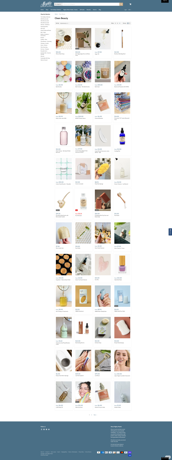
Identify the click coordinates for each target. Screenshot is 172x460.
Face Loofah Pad (59, 248)
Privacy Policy (81, 451)
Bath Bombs (59, 86)
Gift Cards (82, 9)
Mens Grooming (44, 47)
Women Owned (44, 60)
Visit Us (94, 9)
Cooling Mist (117, 151)
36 (117, 23)
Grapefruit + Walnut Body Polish (63, 279)
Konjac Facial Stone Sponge (62, 375)
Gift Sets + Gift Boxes (45, 24)
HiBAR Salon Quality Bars (100, 311)
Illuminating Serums (79, 342)
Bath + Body (43, 32)
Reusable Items (44, 51)
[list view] (129, 23)
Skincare (42, 56)
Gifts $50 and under (45, 22)
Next (95, 415)
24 (115, 23)
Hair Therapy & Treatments (62, 311)
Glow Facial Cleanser (99, 248)
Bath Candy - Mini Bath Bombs (82, 86)
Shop (47, 9)
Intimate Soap (98, 342)
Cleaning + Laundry (45, 43)
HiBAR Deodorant (79, 311)
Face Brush (116, 215)
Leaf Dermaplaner (79, 375)
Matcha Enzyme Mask (100, 407)
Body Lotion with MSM (61, 118)
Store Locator (53, 451)
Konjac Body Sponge (119, 342)
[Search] (121, 4)
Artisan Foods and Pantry (46, 30)
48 (119, 23)
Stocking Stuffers (44, 26)
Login (125, 9)
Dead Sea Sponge (99, 184)
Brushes (42, 37)
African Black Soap (60, 53)
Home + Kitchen (44, 45)
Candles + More (44, 39)
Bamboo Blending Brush (120, 53)
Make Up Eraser (79, 407)
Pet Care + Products (45, 49)
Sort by (57, 23)
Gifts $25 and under (45, 20)
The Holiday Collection (56, 9)
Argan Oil (97, 54)
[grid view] (128, 23)
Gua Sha (97, 279)
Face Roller (77, 248)
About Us (42, 451)
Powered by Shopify (44, 455)
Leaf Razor (97, 375)
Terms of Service (88, 451)
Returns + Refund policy (73, 451)
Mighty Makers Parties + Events (70, 9)
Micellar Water (117, 407)
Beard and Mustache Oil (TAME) (121, 86)
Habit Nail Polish (118, 279)
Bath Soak (97, 86)
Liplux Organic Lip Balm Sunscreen (122, 375)
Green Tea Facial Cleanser (81, 279)
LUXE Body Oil (59, 407)
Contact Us (47, 451)
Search (58, 451)
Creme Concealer (79, 184)
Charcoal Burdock (99, 118)
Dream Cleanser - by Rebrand (121, 184)
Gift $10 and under (44, 19)
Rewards (89, 9)
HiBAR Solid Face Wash (119, 311)
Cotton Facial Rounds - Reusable (63, 184)
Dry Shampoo (78, 215)
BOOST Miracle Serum (80, 118)
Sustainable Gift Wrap (45, 58)
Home (42, 9)
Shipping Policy (64, 451)
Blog (100, 9)
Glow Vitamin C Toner (119, 248)
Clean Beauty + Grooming (46, 41)
